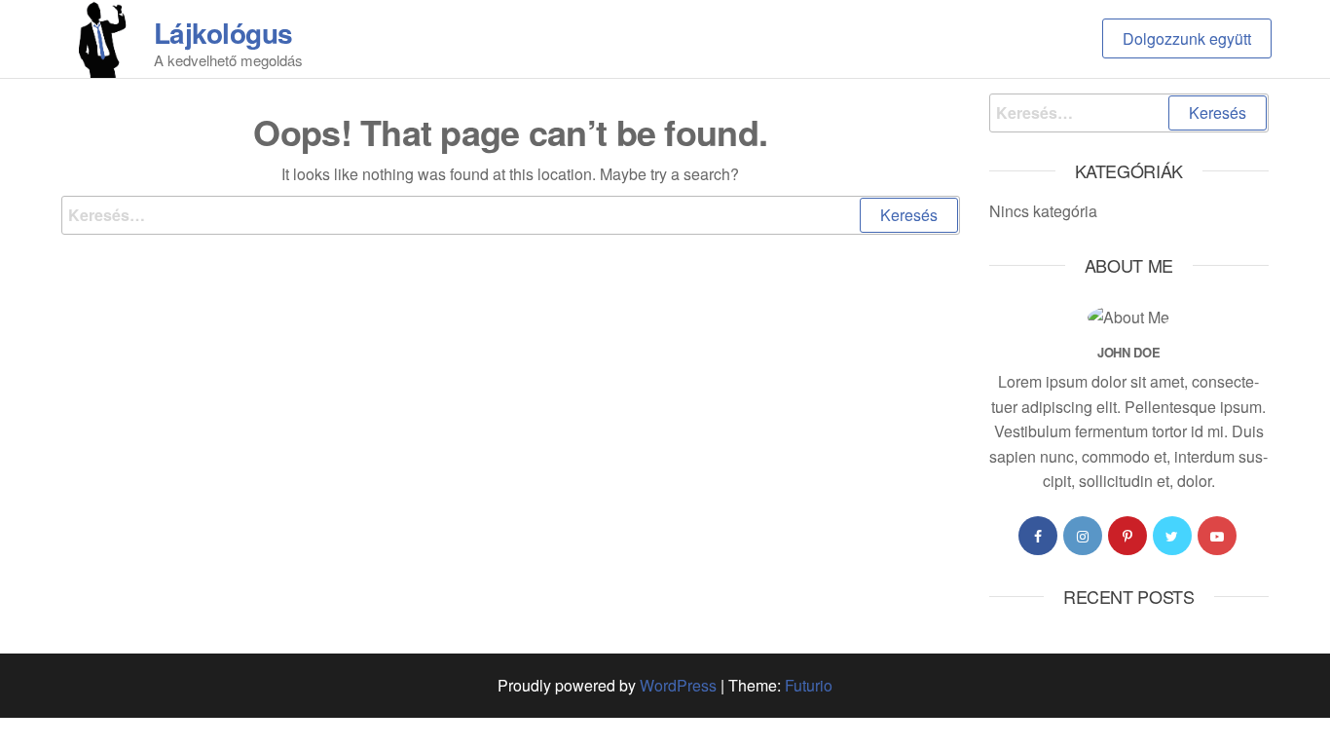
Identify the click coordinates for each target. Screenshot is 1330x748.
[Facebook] (1037, 535)
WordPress (678, 685)
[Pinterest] (1127, 535)
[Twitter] (1172, 535)
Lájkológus (223, 33)
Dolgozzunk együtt (1187, 38)
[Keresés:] (510, 215)
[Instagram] (1082, 535)
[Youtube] (1217, 535)
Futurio (808, 685)
